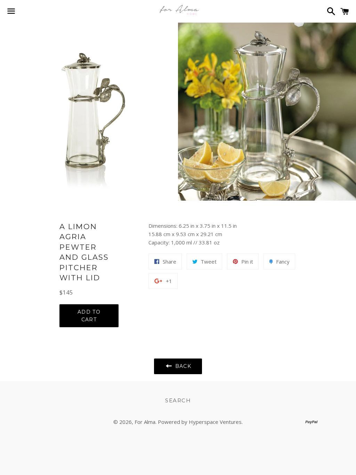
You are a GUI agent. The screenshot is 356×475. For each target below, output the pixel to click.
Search (178, 400)
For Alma (145, 421)
